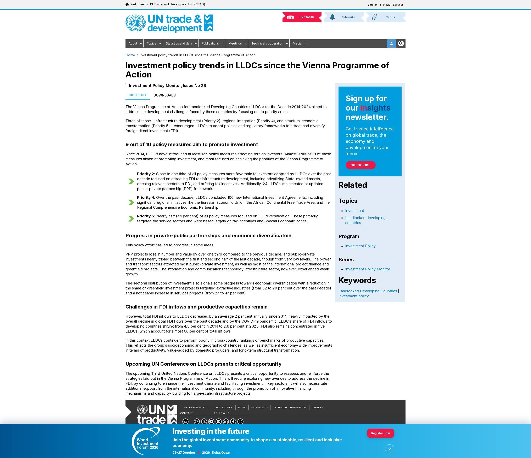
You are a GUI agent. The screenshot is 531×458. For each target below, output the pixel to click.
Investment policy (354, 296)
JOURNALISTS (259, 407)
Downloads (165, 95)
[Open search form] (401, 43)
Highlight (137, 95)
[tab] (137, 95)
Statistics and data (179, 43)
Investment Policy (360, 246)
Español (398, 4)
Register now (380, 433)
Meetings (235, 43)
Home (130, 55)
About (133, 43)
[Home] (169, 24)
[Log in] (391, 43)
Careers (317, 407)
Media (297, 43)
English (373, 4)
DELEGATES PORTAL (196, 407)
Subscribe (360, 165)
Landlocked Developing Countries (368, 291)
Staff (241, 407)
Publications (211, 43)
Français (385, 4)
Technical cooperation (267, 43)
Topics (152, 43)
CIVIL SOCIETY (223, 407)
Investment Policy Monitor (367, 269)
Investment (354, 211)
